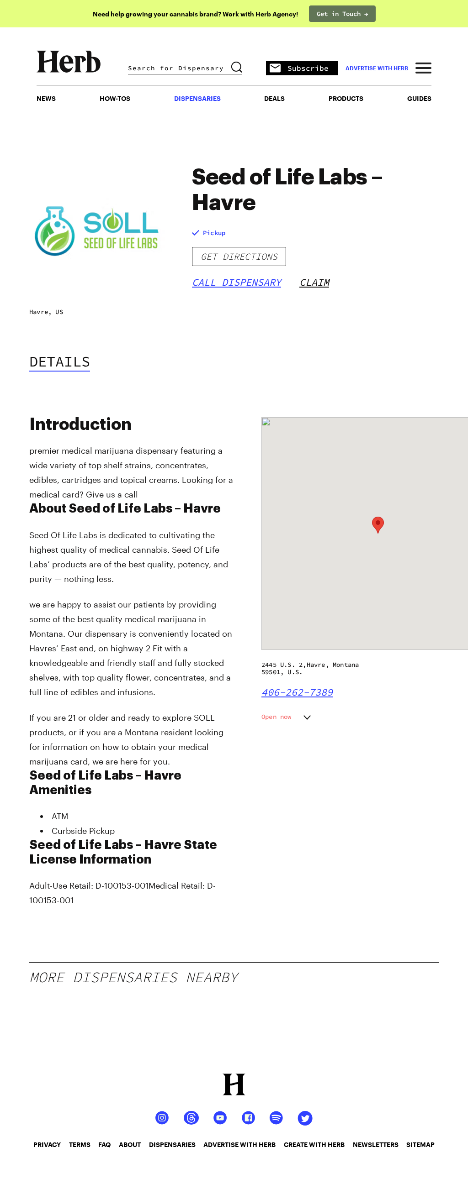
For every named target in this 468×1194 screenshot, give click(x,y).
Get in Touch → (342, 14)
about (130, 1144)
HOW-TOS (115, 98)
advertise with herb (377, 68)
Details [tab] (59, 361)
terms (79, 1144)
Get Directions (239, 256)
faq (104, 1144)
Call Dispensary (236, 282)
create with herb (314, 1144)
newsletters (376, 1144)
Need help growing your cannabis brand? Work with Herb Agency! (195, 14)
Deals (274, 98)
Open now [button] (276, 716)
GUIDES (419, 98)
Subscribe (308, 68)
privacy (47, 1144)
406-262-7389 (297, 691)
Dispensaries (197, 98)
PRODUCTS (346, 98)
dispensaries (172, 1144)
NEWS (46, 98)
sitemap (420, 1144)
